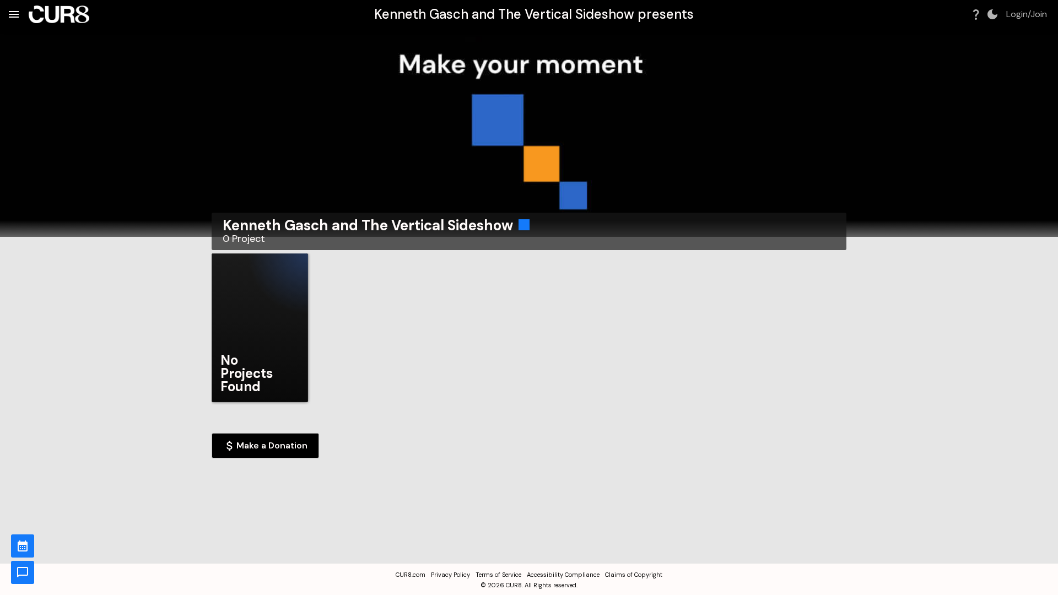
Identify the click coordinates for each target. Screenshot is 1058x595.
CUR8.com (410, 574)
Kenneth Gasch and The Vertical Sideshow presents (534, 14)
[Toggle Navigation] (13, 14)
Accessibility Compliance (563, 574)
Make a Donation (271, 445)
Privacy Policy (450, 574)
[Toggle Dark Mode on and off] (992, 14)
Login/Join (1026, 14)
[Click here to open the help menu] (976, 14)
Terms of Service (498, 574)
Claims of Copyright (633, 574)
